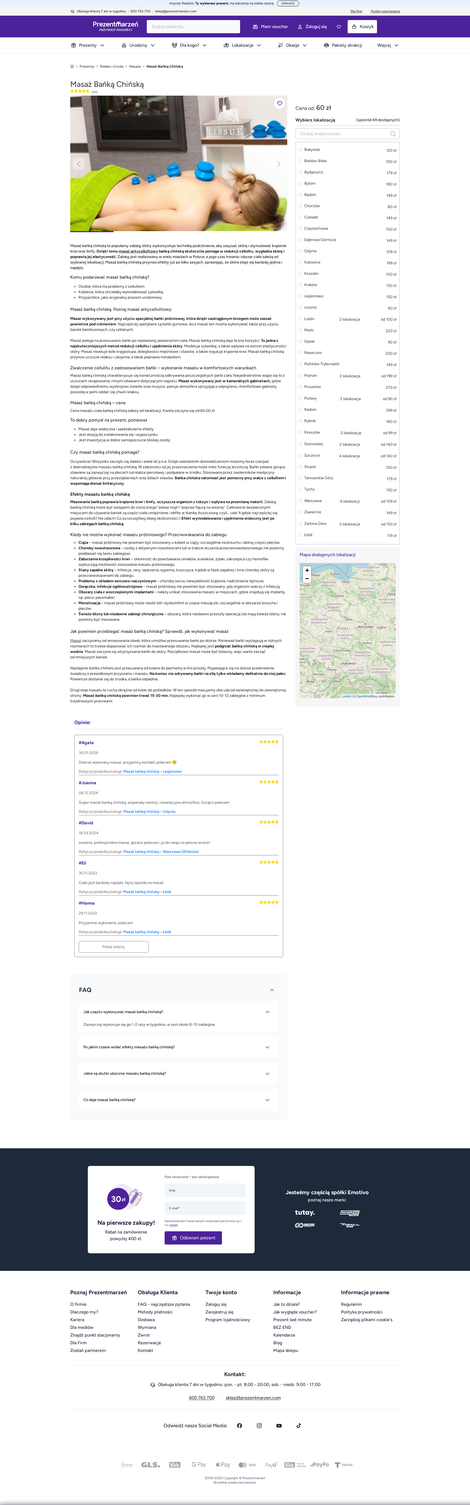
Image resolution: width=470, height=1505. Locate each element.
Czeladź (311, 217)
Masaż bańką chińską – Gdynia (149, 811)
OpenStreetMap (367, 696)
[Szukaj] (392, 133)
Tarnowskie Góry (318, 478)
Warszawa (313, 501)
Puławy (310, 398)
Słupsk (310, 467)
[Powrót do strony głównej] (72, 66)
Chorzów (312, 206)
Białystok (312, 150)
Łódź (308, 535)
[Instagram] (259, 1425)
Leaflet (346, 696)
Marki (309, 330)
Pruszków (312, 387)
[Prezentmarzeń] (115, 26)
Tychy (309, 489)
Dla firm (356, 11)
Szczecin (312, 455)
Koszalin (311, 274)
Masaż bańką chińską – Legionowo (152, 771)
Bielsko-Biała (315, 161)
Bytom (310, 184)
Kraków (310, 285)
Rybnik (310, 421)
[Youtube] (279, 1425)
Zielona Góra (315, 524)
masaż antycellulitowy (138, 251)
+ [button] (307, 570)
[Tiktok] (298, 1425)
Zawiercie (312, 512)
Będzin (310, 195)
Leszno (310, 308)
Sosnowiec (313, 444)
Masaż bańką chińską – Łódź (147, 891)
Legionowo (313, 296)
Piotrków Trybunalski (321, 364)
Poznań (310, 375)
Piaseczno (313, 353)
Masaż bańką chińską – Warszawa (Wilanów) (161, 851)
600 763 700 (202, 1397)
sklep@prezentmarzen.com (175, 11)
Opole (309, 342)
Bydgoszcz (313, 172)
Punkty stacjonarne (385, 11)
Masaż (75, 640)
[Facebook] (239, 1425)
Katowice (312, 262)
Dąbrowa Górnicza (320, 240)
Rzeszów (312, 432)
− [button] (307, 578)
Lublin (309, 319)
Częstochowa (316, 229)
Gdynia (310, 251)
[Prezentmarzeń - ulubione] (338, 26)
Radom (310, 410)
